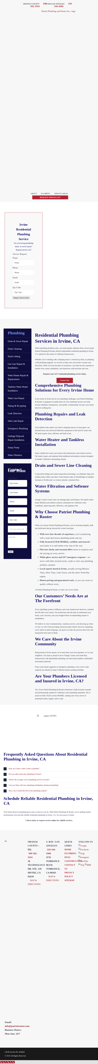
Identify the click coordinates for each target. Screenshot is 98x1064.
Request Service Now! (21, 298)
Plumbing (16, 333)
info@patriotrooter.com (17, 1026)
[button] (49, 769)
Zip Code (17, 287)
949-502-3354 (39, 5)
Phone (15, 268)
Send (10, 552)
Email (15, 277)
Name (15, 258)
